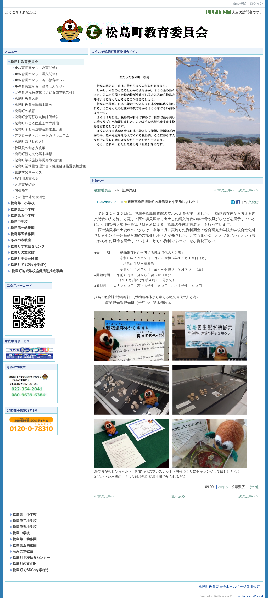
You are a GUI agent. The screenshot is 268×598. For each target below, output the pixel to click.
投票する (222, 487)
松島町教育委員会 (24, 62)
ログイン (256, 3)
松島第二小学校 (23, 209)
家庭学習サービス (28, 172)
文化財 (253, 202)
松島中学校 (19, 222)
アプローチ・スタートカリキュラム (42, 135)
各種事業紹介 (25, 185)
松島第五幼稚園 (23, 234)
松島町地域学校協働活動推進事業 (37, 271)
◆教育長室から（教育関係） (37, 68)
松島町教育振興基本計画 (33, 105)
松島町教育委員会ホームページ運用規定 (229, 587)
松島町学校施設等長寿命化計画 (38, 160)
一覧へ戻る (176, 496)
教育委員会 (102, 190)
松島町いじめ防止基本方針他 (37, 123)
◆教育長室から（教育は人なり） (40, 86)
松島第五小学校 (23, 215)
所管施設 (21, 191)
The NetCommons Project (247, 596)
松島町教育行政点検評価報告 (37, 117)
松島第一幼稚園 (23, 228)
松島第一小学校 (23, 203)
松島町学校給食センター (29, 246)
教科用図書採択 (26, 178)
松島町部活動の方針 (30, 141)
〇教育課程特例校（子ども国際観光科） (45, 92)
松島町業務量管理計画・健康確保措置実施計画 (49, 166)
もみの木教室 (21, 240)
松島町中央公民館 (24, 259)
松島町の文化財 (23, 252)
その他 (253, 487)
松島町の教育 (25, 111)
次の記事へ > (248, 190)
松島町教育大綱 (26, 99)
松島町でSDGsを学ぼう (29, 265)
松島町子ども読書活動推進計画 (38, 129)
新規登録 (239, 3)
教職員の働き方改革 (30, 148)
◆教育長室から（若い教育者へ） (40, 80)
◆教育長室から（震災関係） (37, 74)
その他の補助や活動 (30, 197)
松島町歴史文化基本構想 (33, 154)
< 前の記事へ (224, 190)
